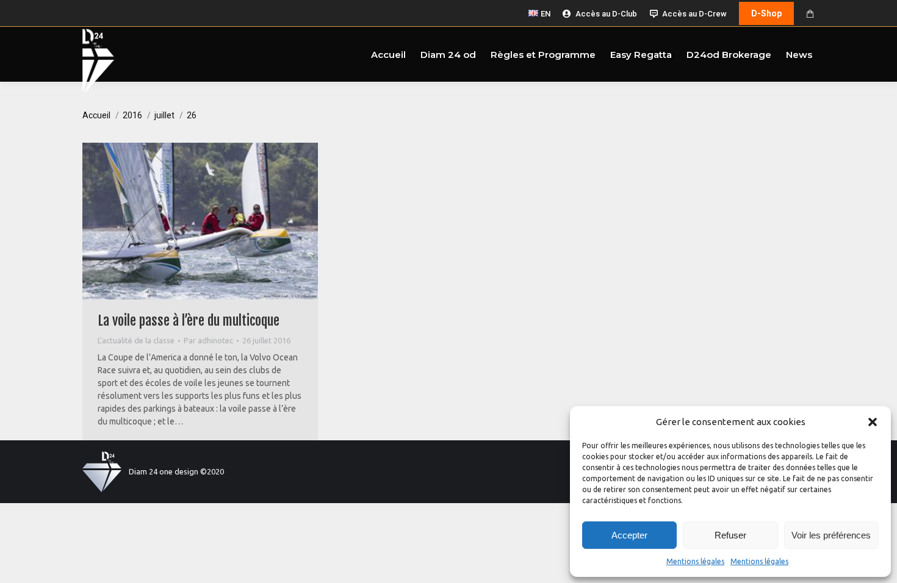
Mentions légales (695, 561)
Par (208, 340)
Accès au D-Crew (694, 13)
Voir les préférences (831, 535)
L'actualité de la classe (136, 340)
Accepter (629, 535)
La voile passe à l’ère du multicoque (188, 320)
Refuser (730, 535)
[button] (872, 422)
